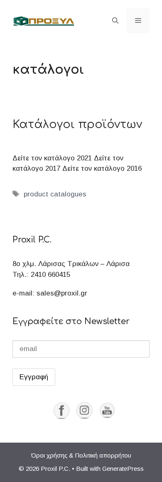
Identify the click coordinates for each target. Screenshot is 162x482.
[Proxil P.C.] (43, 20)
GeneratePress (123, 468)
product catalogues (55, 194)
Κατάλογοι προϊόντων (77, 124)
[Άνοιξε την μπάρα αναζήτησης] (115, 20)
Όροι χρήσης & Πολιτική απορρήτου (81, 455)
